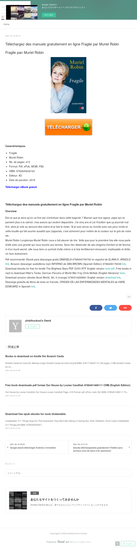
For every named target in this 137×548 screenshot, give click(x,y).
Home (6, 24)
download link (113, 277)
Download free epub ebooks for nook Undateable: (35, 414)
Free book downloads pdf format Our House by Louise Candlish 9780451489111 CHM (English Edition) (67, 385)
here (122, 273)
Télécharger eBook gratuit (21, 187)
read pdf (110, 268)
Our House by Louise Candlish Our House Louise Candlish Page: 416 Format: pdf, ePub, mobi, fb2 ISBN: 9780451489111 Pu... (66, 391)
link (7, 264)
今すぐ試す (48, 15)
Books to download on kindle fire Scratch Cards (34, 356)
